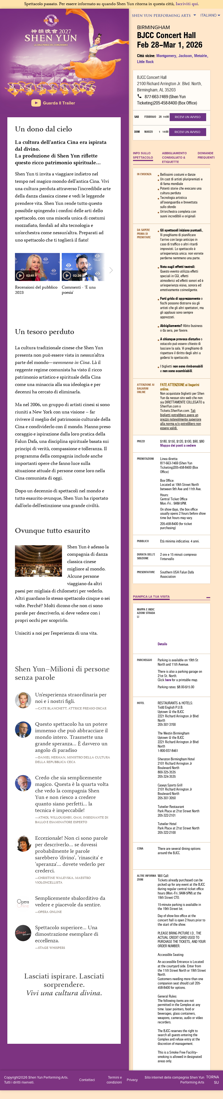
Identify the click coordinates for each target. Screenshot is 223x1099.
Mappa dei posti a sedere (178, 445)
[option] (37, 274)
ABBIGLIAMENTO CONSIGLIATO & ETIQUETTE (174, 157)
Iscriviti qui (187, 4)
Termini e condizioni (114, 1080)
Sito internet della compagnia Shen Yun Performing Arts (174, 1080)
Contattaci (87, 1079)
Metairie (200, 55)
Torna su (212, 1079)
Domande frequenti (206, 155)
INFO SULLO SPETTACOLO (143, 155)
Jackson (185, 55)
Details (162, 644)
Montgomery (166, 55)
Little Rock (145, 61)
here (168, 680)
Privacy (132, 1079)
